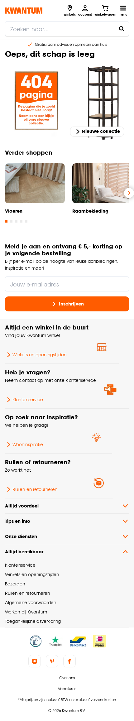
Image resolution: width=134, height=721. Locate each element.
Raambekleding (90, 211)
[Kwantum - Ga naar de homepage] (23, 10)
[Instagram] (34, 661)
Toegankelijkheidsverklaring (33, 621)
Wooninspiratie (27, 444)
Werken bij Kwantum (26, 611)
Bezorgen (15, 583)
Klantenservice (27, 399)
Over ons (67, 677)
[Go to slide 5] (26, 221)
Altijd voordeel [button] (22, 505)
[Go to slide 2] (11, 221)
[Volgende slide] (129, 193)
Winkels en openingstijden (39, 354)
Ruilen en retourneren (34, 489)
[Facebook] (69, 661)
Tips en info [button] (17, 521)
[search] (67, 28)
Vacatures (67, 688)
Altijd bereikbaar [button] (24, 551)
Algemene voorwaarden (30, 602)
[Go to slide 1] (6, 221)
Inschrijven (71, 303)
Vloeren (13, 211)
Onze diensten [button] (21, 536)
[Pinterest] (52, 661)
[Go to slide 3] (16, 221)
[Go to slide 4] (21, 221)
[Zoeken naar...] (121, 28)
